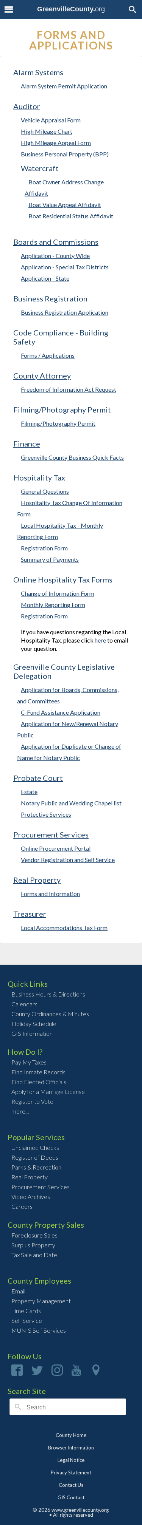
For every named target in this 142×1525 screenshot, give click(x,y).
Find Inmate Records (38, 1071)
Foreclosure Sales (34, 1235)
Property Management (41, 1300)
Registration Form (44, 548)
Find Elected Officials (38, 1081)
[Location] (95, 1372)
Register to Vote (32, 1101)
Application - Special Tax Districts (65, 266)
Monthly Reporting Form (53, 604)
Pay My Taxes (29, 1062)
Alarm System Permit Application (64, 86)
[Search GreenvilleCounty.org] (132, 9)
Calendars (24, 1003)
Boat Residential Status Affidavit (70, 215)
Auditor (26, 106)
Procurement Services (51, 834)
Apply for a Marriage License (48, 1091)
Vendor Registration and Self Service (68, 859)
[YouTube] (76, 1372)
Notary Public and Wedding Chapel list (71, 803)
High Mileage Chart (46, 131)
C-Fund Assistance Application (60, 712)
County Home (71, 1435)
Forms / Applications (48, 355)
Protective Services (46, 814)
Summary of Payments (50, 559)
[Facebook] (17, 1372)
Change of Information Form (57, 593)
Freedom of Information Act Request (68, 389)
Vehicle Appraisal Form (51, 120)
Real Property (37, 879)
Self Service (26, 1320)
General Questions (45, 491)
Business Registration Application (64, 312)
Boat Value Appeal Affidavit (64, 204)
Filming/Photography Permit (58, 423)
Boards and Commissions (55, 241)
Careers (22, 1206)
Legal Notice (71, 1460)
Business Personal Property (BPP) (65, 154)
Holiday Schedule (33, 1023)
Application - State (45, 278)
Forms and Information (50, 893)
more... (20, 1111)
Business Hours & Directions (48, 994)
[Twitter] (37, 1372)
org (71, 9)
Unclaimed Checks (35, 1147)
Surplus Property (33, 1244)
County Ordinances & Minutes (50, 1013)
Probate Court (38, 777)
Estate (29, 791)
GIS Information (32, 1033)
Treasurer (29, 913)
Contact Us (71, 1485)
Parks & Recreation (36, 1167)
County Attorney (42, 375)
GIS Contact (71, 1497)
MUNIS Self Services (38, 1330)
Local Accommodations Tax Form (64, 927)
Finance (26, 443)
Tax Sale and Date (34, 1254)
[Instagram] (57, 1372)
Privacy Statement (71, 1472)
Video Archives (30, 1196)
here (100, 640)
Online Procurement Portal (56, 848)
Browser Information (71, 1448)
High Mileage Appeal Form (56, 142)
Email (18, 1291)
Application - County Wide (55, 255)
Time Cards (26, 1310)
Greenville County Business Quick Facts (72, 457)
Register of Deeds (34, 1157)
